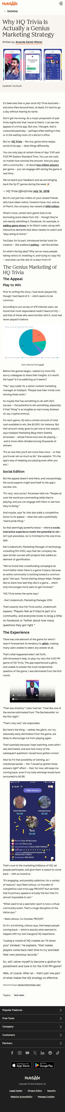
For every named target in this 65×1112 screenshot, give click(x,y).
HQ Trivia (16, 141)
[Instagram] (20, 1053)
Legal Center (15, 1091)
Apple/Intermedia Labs (29, 985)
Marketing (12, 11)
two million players (47, 165)
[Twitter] (35, 1053)
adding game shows (14, 225)
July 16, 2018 (41, 191)
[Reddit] (50, 1053)
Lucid (41, 364)
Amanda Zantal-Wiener (29, 42)
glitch (45, 643)
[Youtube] (27, 1053)
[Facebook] (12, 1053)
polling (35, 244)
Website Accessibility (21, 1097)
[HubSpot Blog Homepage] (10, 3)
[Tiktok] (58, 1053)
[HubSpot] (32, 1078)
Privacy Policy (35, 1091)
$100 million (52, 206)
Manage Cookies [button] (46, 1097)
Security (51, 1091)
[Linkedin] (42, 1053)
